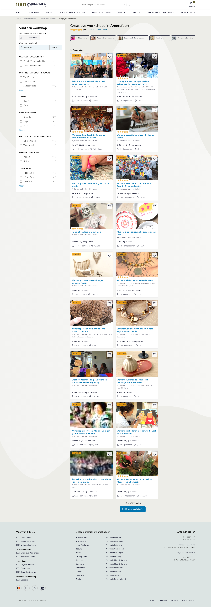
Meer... (22, 90)
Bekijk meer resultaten (131, 509)
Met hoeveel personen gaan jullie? (33, 33)
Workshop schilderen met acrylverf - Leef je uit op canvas (136, 432)
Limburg (117, 556)
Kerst (39, 105)
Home (18, 19)
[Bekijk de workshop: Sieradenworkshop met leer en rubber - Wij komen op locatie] (137, 313)
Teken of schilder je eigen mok (86, 232)
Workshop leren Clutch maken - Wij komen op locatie (88, 330)
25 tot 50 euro (39, 85)
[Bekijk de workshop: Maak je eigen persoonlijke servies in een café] (137, 216)
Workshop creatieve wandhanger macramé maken (87, 281)
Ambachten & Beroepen (160, 12)
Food (49, 12)
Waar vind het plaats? (28, 43)
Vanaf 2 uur (39, 181)
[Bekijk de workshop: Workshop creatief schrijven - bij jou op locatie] (137, 119)
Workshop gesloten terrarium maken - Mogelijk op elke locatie (135, 480)
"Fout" (39, 101)
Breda (78, 553)
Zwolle (78, 579)
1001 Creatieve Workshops (27, 553)
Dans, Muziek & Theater (72, 12)
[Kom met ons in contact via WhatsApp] (35, 588)
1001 (18, 12)
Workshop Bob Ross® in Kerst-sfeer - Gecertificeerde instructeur (90, 136)
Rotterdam (80, 568)
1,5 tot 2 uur (39, 177)
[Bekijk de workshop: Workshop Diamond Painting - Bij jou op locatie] (91, 167)
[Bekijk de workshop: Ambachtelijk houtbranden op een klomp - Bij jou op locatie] (91, 463)
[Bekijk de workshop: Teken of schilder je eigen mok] (91, 216)
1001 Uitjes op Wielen (25, 565)
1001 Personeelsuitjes (25, 541)
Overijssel (118, 568)
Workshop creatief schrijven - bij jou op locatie (135, 136)
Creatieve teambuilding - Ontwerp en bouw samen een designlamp (89, 381)
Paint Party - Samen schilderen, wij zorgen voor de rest (88, 82)
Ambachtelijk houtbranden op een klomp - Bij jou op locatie (91, 480)
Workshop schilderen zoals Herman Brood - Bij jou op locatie (134, 184)
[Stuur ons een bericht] (27, 588)
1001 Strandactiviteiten (26, 572)
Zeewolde (80, 575)
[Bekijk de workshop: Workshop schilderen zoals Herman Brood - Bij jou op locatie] (137, 167)
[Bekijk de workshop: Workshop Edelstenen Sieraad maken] (137, 264)
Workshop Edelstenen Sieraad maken (135, 280)
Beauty (122, 12)
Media (136, 12)
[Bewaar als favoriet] (109, 56)
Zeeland (117, 575)
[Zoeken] (128, 4)
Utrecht (79, 572)
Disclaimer (175, 601)
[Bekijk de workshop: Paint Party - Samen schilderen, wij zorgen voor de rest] (91, 65)
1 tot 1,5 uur (39, 172)
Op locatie (39, 140)
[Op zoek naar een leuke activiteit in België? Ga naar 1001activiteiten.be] (18, 588)
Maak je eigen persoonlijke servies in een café (136, 233)
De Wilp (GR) (81, 556)
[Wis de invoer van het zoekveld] (124, 4)
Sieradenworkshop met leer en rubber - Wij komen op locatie (135, 330)
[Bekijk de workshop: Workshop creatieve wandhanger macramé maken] (91, 264)
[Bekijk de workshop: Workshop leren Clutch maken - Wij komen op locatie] (91, 313)
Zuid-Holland (120, 579)
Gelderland (119, 549)
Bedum (79, 549)
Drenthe (117, 538)
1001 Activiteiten (23, 538)
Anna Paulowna (82, 545)
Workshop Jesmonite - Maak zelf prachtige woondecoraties (132, 381)
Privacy (152, 601)
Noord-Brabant (120, 560)
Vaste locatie (39, 145)
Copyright (163, 601)
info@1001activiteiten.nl (185, 553)
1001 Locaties (22, 580)
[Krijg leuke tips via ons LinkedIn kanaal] (43, 588)
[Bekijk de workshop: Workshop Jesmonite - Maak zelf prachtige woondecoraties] (137, 364)
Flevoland (118, 541)
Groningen (119, 553)
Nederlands (39, 117)
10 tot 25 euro (39, 81)
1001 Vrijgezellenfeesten (26, 545)
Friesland (118, 545)
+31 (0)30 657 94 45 (187, 545)
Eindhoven (80, 564)
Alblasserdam (81, 538)
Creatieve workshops (48, 19)
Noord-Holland (120, 564)
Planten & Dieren (102, 12)
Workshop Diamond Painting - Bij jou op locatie (91, 184)
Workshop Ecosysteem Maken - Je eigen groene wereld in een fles (91, 432)
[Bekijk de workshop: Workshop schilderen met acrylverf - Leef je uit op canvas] (137, 415)
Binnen (39, 156)
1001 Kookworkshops (25, 557)
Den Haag (80, 560)
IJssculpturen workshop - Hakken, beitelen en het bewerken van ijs (133, 82)
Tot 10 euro (39, 77)
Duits (39, 125)
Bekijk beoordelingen (98, 30)
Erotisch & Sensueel (39, 65)
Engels (39, 121)
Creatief (34, 12)
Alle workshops (30, 19)
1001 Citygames (23, 568)
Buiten (39, 161)
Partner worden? (188, 601)
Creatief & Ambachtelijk (39, 61)
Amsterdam (81, 541)
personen (33, 38)
